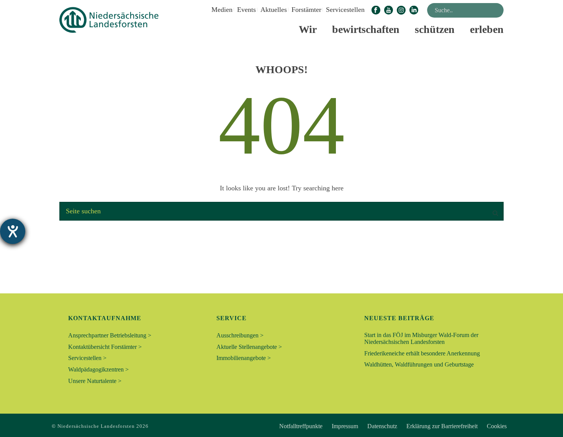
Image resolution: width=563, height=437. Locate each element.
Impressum (345, 426)
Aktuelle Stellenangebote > (249, 347)
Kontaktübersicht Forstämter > (105, 347)
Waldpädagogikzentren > (98, 369)
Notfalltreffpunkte (300, 426)
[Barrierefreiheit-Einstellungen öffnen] (12, 231)
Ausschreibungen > (239, 335)
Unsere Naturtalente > (94, 381)
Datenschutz (382, 426)
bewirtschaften (365, 29)
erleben (487, 29)
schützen (435, 29)
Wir (308, 29)
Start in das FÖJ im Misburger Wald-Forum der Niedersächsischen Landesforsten (421, 338)
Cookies (497, 426)
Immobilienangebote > (243, 358)
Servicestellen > (87, 358)
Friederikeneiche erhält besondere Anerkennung (422, 353)
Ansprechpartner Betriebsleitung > (109, 335)
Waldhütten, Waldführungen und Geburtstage (419, 364)
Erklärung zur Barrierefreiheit (442, 426)
